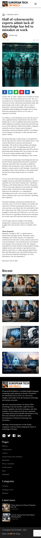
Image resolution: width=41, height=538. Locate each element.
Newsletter (5, 474)
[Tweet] (10, 92)
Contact (4, 453)
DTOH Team (13, 35)
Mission (5, 446)
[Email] (33, 92)
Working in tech (7, 490)
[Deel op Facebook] (4, 92)
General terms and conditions (12, 457)
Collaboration (6, 449)
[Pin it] (21, 92)
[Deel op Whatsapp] (16, 92)
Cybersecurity (12, 14)
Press (4, 471)
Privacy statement (8, 464)
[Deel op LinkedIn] (27, 92)
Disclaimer (6, 460)
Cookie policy (7, 467)
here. (16, 261)
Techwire (5, 486)
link (3, 227)
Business (5, 493)
